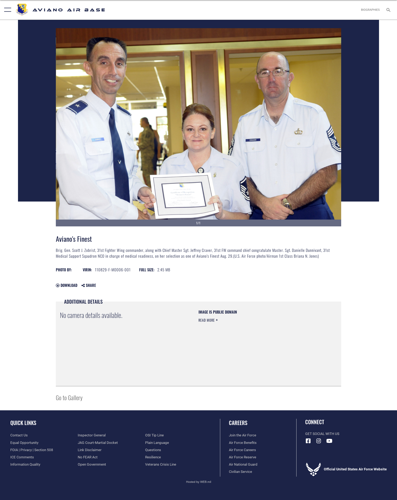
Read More (207, 320)
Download (68, 285)
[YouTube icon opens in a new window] (329, 441)
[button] (6, 10)
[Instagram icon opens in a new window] (319, 441)
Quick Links (23, 422)
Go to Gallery (69, 397)
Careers (238, 422)
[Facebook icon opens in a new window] (308, 441)
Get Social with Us (322, 434)
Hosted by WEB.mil (198, 481)
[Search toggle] (389, 10)
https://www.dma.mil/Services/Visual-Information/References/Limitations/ (246, 346)
